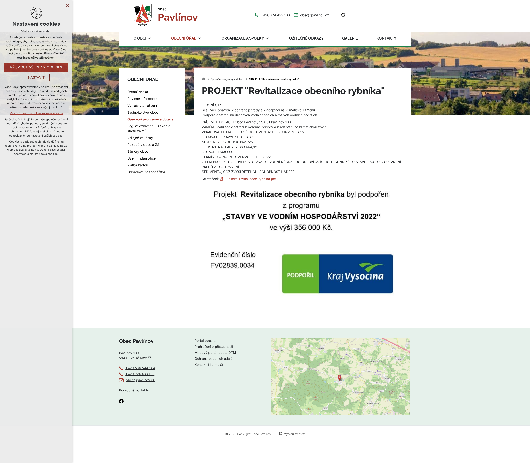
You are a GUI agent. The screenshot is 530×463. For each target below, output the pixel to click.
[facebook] (121, 401)
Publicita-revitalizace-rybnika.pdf (250, 179)
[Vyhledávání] (366, 15)
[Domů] (205, 78)
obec (178, 15)
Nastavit (36, 77)
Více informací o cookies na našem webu (36, 113)
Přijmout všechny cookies (36, 67)
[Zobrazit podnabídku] (149, 38)
